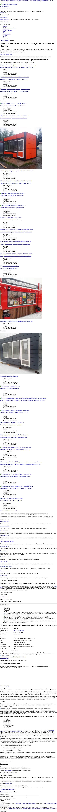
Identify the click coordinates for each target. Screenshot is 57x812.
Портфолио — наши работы (9, 27)
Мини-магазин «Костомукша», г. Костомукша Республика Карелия (16, 232)
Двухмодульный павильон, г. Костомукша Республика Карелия (15, 244)
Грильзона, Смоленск (18, 630)
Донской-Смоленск (4, 19)
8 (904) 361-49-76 (4, 21)
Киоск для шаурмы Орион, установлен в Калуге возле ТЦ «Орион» (16, 488)
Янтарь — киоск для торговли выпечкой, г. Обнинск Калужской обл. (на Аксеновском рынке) (22, 400)
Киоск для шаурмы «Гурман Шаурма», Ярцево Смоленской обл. (15, 476)
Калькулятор (3, 12)
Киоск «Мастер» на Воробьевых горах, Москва (11, 424)
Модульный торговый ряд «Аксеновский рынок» (11, 195)
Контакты (5, 37)
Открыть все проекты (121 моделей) (8, 510)
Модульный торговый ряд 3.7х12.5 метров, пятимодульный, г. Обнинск (17, 67)
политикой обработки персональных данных (25, 803)
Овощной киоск (4, 530)
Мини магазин (3, 561)
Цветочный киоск (4, 546)
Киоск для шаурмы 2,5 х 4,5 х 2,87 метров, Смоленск (12, 105)
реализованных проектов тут (17, 731)
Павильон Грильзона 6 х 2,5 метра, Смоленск (10, 220)
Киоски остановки (4, 570)
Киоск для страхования (5, 556)
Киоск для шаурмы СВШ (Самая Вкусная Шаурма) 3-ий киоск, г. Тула (16, 321)
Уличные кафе (3, 575)
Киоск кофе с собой (4, 526)
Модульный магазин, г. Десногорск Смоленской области (13, 118)
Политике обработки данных (15, 808)
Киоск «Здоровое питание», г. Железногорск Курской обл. (14, 412)
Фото (4, 31)
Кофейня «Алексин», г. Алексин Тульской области (12, 207)
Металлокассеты (7, 34)
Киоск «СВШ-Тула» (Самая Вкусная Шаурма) (11, 500)
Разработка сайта (4, 791)
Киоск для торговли (5, 535)
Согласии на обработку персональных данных (33, 808)
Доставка (5, 35)
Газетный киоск (4, 550)
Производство (6, 32)
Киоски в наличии (7, 30)
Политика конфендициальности (7, 789)
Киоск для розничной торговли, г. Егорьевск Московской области (15, 256)
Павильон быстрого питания (7, 541)
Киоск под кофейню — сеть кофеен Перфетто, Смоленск (13, 437)
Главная (5, 26)
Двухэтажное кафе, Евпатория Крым (8, 268)
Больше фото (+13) (4, 658)
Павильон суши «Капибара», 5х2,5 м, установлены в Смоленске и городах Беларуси (20, 464)
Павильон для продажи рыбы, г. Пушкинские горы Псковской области (17, 171)
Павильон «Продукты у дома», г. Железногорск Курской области (15, 183)
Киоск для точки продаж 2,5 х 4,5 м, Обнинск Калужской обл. (15, 449)
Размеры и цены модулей (6, 54)
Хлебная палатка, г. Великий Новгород (9, 388)
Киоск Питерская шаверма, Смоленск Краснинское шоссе (14, 79)
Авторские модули (4, 6)
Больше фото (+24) (4, 685)
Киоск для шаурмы (4, 521)
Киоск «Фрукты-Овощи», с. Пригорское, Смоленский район (14, 91)
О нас (4, 36)
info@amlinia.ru (3, 17)
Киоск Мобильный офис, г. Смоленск (9, 376)
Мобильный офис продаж (6, 566)
